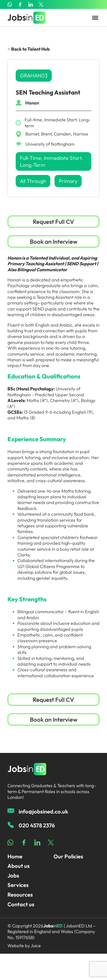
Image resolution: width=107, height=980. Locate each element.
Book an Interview (53, 241)
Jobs (13, 875)
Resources (20, 894)
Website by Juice (24, 945)
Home (14, 856)
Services (18, 884)
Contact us (20, 904)
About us (18, 865)
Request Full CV (53, 221)
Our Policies (68, 856)
